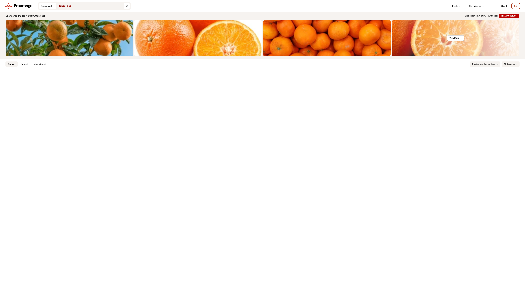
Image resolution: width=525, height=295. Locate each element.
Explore (456, 6)
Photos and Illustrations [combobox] (483, 64)
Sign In (504, 6)
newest (24, 64)
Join (516, 6)
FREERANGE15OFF (509, 15)
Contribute (475, 6)
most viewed (40, 64)
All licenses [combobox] (509, 64)
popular (11, 64)
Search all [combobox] (46, 6)
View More (454, 38)
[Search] (127, 6)
